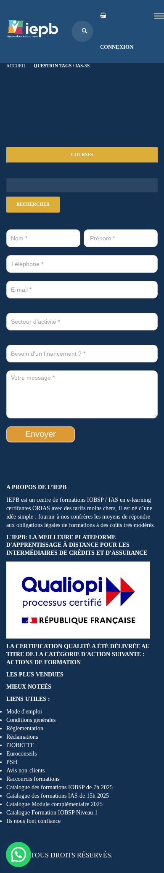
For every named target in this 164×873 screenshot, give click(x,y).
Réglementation (24, 728)
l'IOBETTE (20, 745)
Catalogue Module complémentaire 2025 (54, 804)
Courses (82, 154)
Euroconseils (21, 754)
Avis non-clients (25, 770)
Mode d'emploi (24, 711)
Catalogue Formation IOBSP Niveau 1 (52, 812)
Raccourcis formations (32, 779)
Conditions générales (31, 720)
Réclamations (22, 737)
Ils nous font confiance (33, 821)
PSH (11, 762)
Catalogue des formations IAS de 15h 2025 (57, 796)
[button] (18, 854)
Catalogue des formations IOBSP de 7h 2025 (59, 787)
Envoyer (40, 434)
